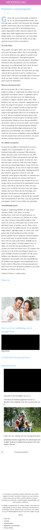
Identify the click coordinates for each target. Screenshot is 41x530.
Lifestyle (7, 32)
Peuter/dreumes (9, 20)
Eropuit (6, 44)
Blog (5, 48)
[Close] (3, 3)
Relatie (6, 40)
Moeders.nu (16, 2)
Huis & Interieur (9, 36)
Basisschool (8, 24)
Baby (5, 16)
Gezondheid (8, 28)
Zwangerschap (9, 12)
